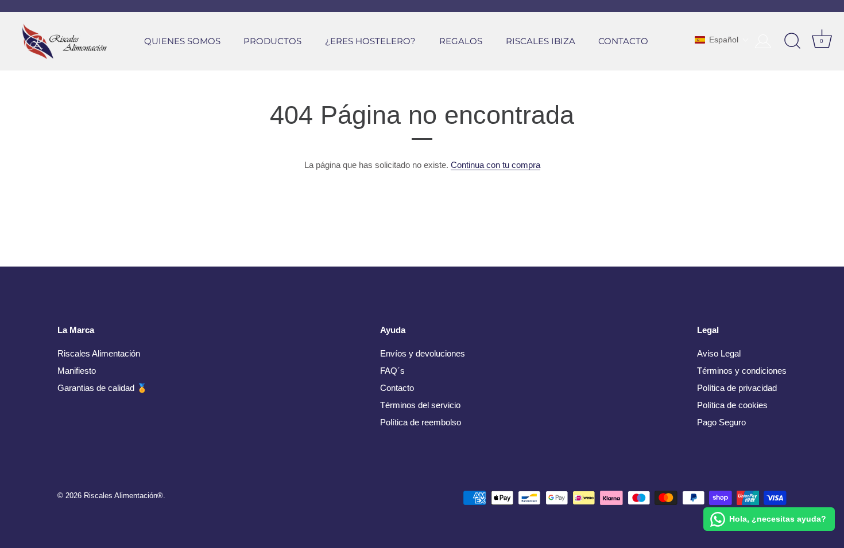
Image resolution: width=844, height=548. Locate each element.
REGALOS (460, 41)
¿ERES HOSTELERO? (370, 41)
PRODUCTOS (272, 41)
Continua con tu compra (495, 165)
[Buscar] (792, 41)
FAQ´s (392, 370)
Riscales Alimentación (98, 353)
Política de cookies (732, 405)
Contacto (397, 388)
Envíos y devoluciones (422, 353)
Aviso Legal (719, 353)
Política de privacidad (737, 388)
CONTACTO (623, 41)
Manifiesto (76, 370)
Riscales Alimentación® (123, 495)
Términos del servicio (420, 405)
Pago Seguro (721, 422)
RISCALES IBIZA (540, 41)
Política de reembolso (420, 422)
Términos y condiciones (742, 370)
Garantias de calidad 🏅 (102, 388)
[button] (722, 39)
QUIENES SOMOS (182, 41)
